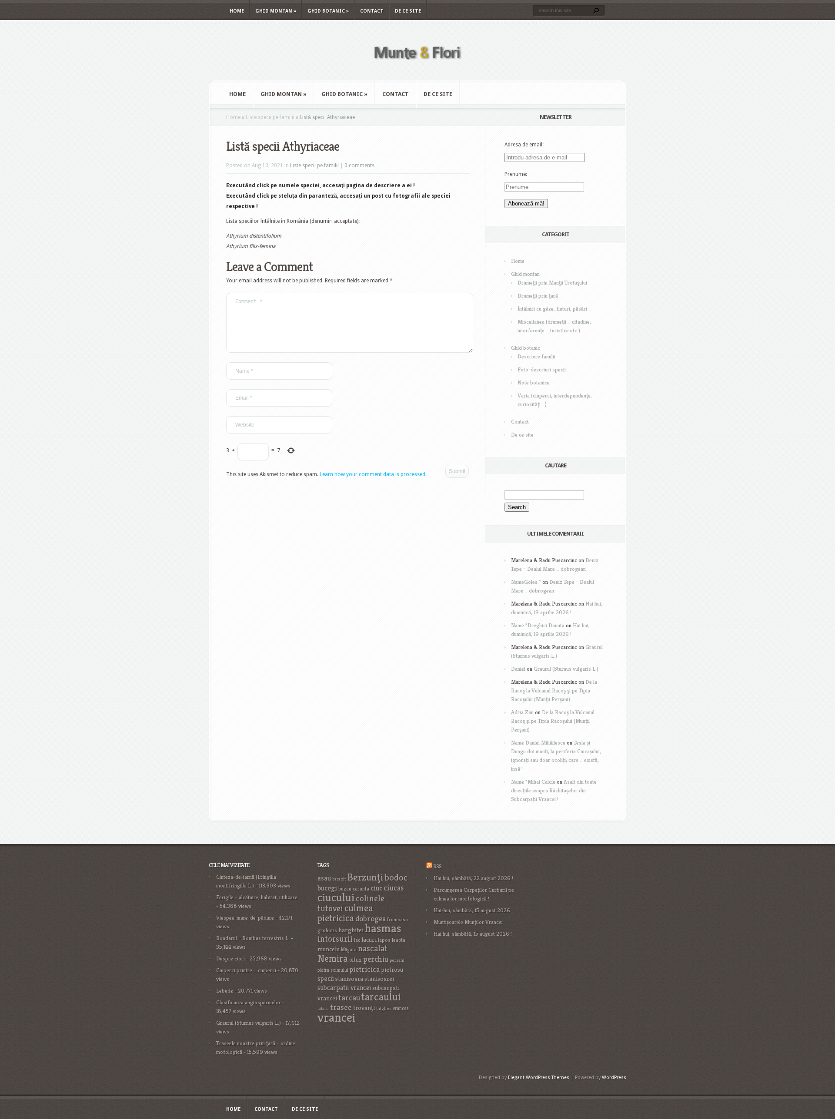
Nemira (332, 958)
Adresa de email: (524, 145)
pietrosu (392, 969)
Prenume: (515, 174)
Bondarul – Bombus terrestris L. (253, 938)
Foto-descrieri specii (542, 369)
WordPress (614, 1077)
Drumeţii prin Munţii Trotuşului (552, 282)
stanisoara (349, 979)
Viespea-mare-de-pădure (245, 917)
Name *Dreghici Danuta (537, 625)
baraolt (339, 879)
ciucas (394, 888)
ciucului (335, 897)
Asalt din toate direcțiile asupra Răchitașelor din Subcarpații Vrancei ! (554, 790)
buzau (344, 888)
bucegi (327, 888)
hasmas (383, 928)
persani (397, 960)
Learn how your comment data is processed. (373, 474)
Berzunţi (365, 877)
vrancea (401, 1008)
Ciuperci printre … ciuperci (246, 970)
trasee (341, 1007)
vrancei (336, 1017)
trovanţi (364, 1008)
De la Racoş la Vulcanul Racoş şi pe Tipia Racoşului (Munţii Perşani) (554, 690)
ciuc (376, 888)
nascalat (372, 948)
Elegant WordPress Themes (538, 1077)
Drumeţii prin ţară (538, 295)
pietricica (365, 969)
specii (325, 978)
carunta (361, 888)
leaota (398, 940)
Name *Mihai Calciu (533, 781)
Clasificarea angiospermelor (248, 1002)
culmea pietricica (345, 913)
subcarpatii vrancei (344, 987)
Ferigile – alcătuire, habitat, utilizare (256, 897)
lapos (384, 940)
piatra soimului (332, 970)
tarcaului (381, 996)
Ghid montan (275, 11)
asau (324, 878)
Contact (372, 11)
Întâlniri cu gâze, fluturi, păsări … (554, 308)
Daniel (518, 668)
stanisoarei (379, 979)
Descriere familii (536, 356)
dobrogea (370, 919)
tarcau (349, 998)
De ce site (408, 11)
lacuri (369, 939)
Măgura (349, 950)
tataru (323, 1008)
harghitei (351, 930)
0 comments (359, 165)
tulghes (383, 1008)
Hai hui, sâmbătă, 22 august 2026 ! (473, 878)
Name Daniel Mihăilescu (538, 742)
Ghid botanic (328, 11)
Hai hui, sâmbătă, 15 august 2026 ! (473, 933)
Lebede (224, 990)
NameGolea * (526, 582)
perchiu (375, 959)
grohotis (327, 930)
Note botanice (534, 382)
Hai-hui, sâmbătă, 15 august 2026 (472, 910)
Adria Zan (522, 712)
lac (357, 940)
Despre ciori (230, 958)
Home (237, 11)
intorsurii (335, 939)
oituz (355, 959)
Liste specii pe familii (270, 117)
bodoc (396, 877)
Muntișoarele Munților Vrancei (468, 922)
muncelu (328, 949)
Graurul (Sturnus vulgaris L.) (566, 668)
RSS (437, 866)
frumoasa (397, 919)
